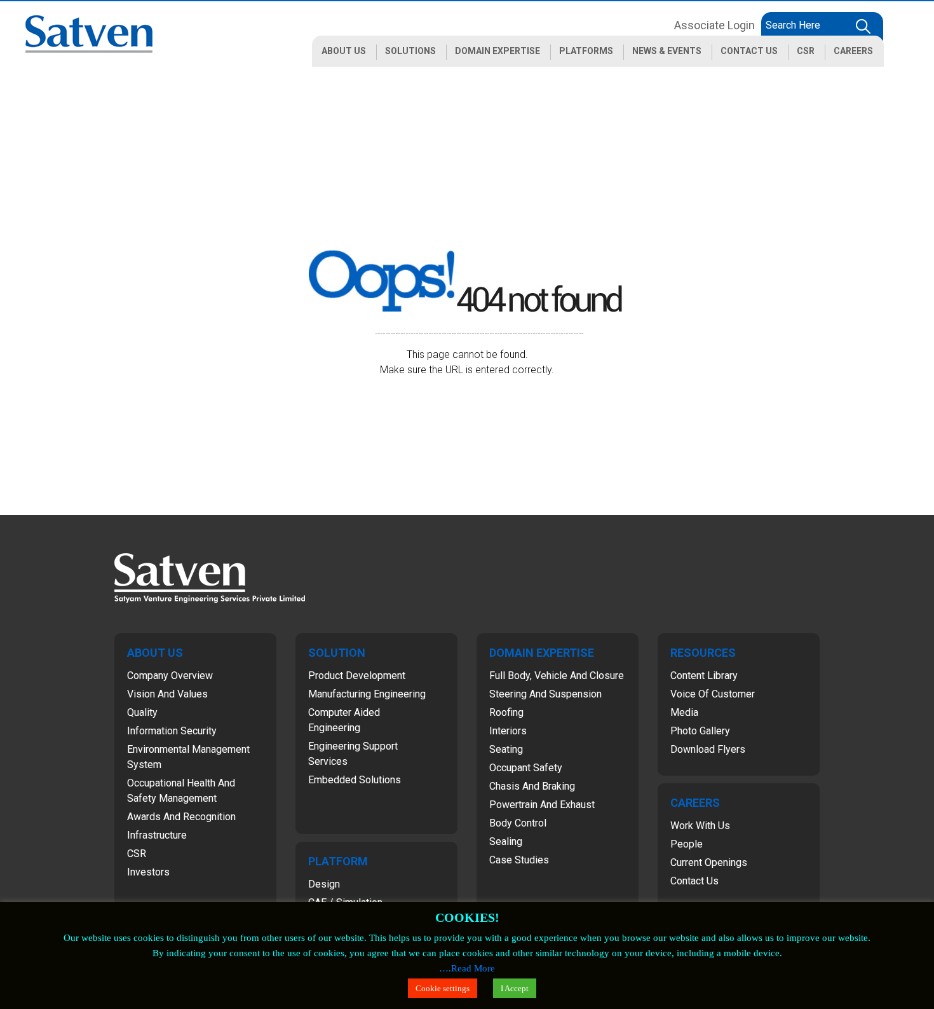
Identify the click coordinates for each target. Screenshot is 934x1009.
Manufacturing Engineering (367, 694)
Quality (142, 712)
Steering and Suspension (545, 694)
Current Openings (708, 862)
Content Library (704, 675)
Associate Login (714, 25)
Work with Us (700, 826)
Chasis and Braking (532, 786)
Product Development (356, 675)
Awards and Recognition (181, 817)
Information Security (172, 731)
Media (684, 712)
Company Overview (170, 675)
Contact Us (694, 881)
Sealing (505, 841)
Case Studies (519, 860)
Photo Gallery (700, 731)
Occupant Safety (525, 768)
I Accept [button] (515, 988)
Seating (506, 749)
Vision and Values (167, 694)
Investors (148, 872)
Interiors (508, 731)
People (686, 844)
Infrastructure (157, 835)
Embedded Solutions (354, 780)
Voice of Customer (712, 694)
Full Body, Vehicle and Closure (556, 675)
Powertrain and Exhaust (542, 805)
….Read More (467, 968)
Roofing (506, 712)
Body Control (517, 823)
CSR (136, 854)
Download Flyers (707, 749)
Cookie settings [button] (443, 988)
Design (324, 884)
